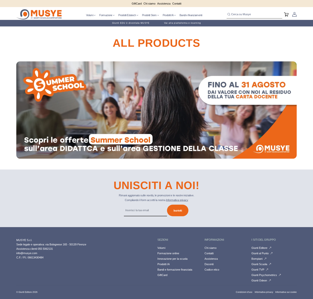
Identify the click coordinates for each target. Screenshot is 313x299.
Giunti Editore (259, 247)
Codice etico (212, 269)
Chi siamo (210, 247)
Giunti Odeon (259, 280)
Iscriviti (178, 210)
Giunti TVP (257, 269)
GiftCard (162, 275)
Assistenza (211, 258)
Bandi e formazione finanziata (174, 269)
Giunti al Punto (260, 253)
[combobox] (254, 14)
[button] (91, 15)
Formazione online (168, 253)
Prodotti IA (168, 15)
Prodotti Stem (149, 15)
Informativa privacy (177, 200)
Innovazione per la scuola (172, 258)
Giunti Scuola (259, 264)
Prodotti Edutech (127, 15)
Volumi (90, 15)
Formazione (106, 15)
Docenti (209, 264)
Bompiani (256, 258)
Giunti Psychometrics (264, 275)
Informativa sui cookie (286, 292)
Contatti (209, 253)
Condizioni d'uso (244, 292)
